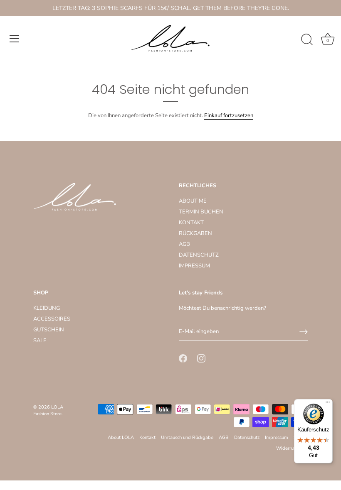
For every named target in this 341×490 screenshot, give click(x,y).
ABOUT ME (193, 201)
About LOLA (121, 437)
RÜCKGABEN (195, 233)
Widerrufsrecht (292, 448)
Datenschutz (246, 437)
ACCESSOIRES (51, 319)
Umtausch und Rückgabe (187, 437)
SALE (40, 340)
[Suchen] (307, 40)
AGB (184, 244)
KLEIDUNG (46, 308)
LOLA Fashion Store (48, 410)
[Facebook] (183, 358)
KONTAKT (191, 222)
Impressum (276, 437)
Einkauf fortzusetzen (228, 115)
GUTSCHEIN (48, 329)
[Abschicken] (303, 332)
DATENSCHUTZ (199, 255)
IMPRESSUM (194, 266)
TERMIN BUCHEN (201, 212)
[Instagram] (201, 358)
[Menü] (14, 38)
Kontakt (147, 437)
